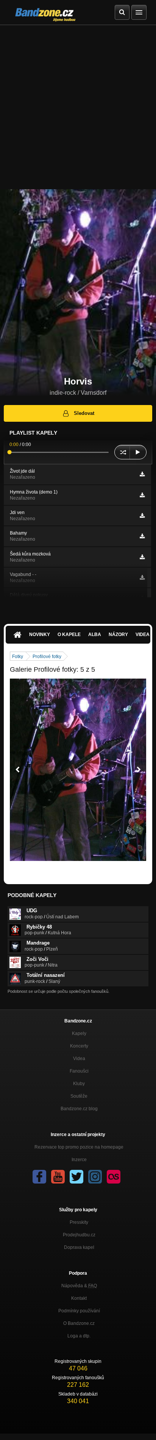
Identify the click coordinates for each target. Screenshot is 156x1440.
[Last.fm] (113, 1177)
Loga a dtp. (78, 1336)
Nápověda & (79, 1285)
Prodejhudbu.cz (79, 1234)
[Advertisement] (78, 107)
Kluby (79, 1083)
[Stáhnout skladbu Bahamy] (142, 536)
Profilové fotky (47, 656)
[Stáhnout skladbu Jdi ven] (142, 515)
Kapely (79, 1033)
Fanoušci (79, 1071)
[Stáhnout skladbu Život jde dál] (142, 474)
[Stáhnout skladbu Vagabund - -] (142, 577)
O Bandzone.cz (79, 1323)
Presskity (79, 1222)
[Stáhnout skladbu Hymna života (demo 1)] (142, 495)
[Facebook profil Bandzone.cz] (39, 1177)
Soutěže (78, 1096)
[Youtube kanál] (58, 1177)
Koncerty (79, 1046)
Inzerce (79, 1159)
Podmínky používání (79, 1310)
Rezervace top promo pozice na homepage (78, 1147)
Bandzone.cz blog (79, 1108)
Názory (118, 634)
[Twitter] (76, 1177)
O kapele (69, 634)
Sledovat (84, 413)
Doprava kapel (79, 1247)
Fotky (17, 656)
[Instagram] (95, 1177)
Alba (94, 634)
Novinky (39, 634)
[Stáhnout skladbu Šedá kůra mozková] (142, 557)
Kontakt (79, 1298)
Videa (79, 1058)
